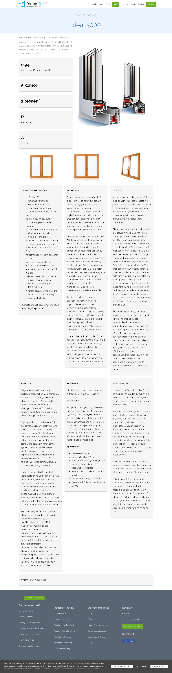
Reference (92, 619)
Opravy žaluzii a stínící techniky (31, 628)
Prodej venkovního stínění (64, 625)
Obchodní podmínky (62, 649)
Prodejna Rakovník (61, 613)
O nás (90, 613)
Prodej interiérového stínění (64, 631)
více (54, 669)
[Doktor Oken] (31, 4)
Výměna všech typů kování (30, 634)
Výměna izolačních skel (28, 640)
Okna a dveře (52, 37)
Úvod (35, 37)
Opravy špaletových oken (29, 623)
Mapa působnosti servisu (98, 625)
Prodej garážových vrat (63, 643)
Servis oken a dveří (26, 611)
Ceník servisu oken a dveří (29, 646)
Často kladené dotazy (96, 637)
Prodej (42, 37)
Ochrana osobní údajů (97, 631)
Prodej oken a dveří (61, 619)
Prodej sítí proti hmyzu (62, 637)
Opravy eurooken (26, 617)
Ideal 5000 (64, 37)
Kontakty (125, 613)
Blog (90, 643)
